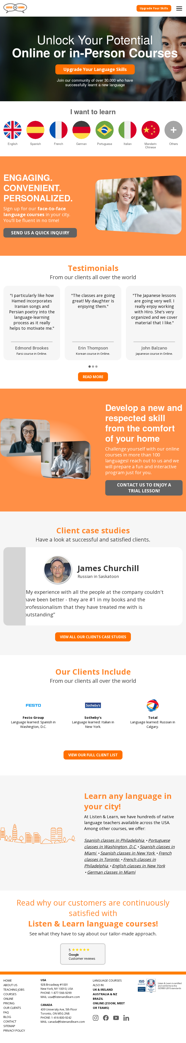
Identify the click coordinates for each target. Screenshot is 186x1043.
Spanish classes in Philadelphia (114, 840)
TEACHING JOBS (13, 989)
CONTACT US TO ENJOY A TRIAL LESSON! (144, 488)
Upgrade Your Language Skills (95, 69)
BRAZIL (98, 999)
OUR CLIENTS (12, 1008)
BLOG (7, 1017)
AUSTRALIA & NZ (105, 994)
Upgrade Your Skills (154, 8)
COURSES (10, 994)
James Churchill (108, 568)
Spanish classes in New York (127, 853)
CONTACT (9, 1021)
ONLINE (8, 999)
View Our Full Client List (93, 754)
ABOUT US (10, 985)
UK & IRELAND (103, 989)
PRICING (9, 1003)
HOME (7, 980)
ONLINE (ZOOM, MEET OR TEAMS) (109, 1005)
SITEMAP (9, 1026)
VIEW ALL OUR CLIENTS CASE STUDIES (93, 636)
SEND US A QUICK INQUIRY (40, 233)
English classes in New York (138, 865)
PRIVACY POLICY (14, 1030)
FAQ (6, 1012)
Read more (93, 376)
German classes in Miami (111, 872)
